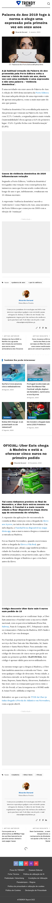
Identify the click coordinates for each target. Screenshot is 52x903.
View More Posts (26, 303)
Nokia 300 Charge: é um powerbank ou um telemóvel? (12, 424)
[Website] (36, 327)
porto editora (36, 282)
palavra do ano (18, 282)
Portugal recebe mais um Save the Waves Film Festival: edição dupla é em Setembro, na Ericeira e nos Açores (38, 389)
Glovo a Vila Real (28, 544)
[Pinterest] (43, 327)
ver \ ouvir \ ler (35, 379)
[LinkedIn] (46, 327)
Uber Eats (28, 775)
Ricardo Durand (21, 32)
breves (7, 379)
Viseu (39, 775)
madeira (15, 775)
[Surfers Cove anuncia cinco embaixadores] (13, 372)
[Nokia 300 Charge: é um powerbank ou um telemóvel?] (13, 410)
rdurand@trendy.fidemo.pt (26, 322)
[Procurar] (48, 4)
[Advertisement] (26, 151)
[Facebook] (39, 327)
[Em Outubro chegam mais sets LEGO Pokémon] (38, 410)
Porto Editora (42, 92)
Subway (5, 626)
